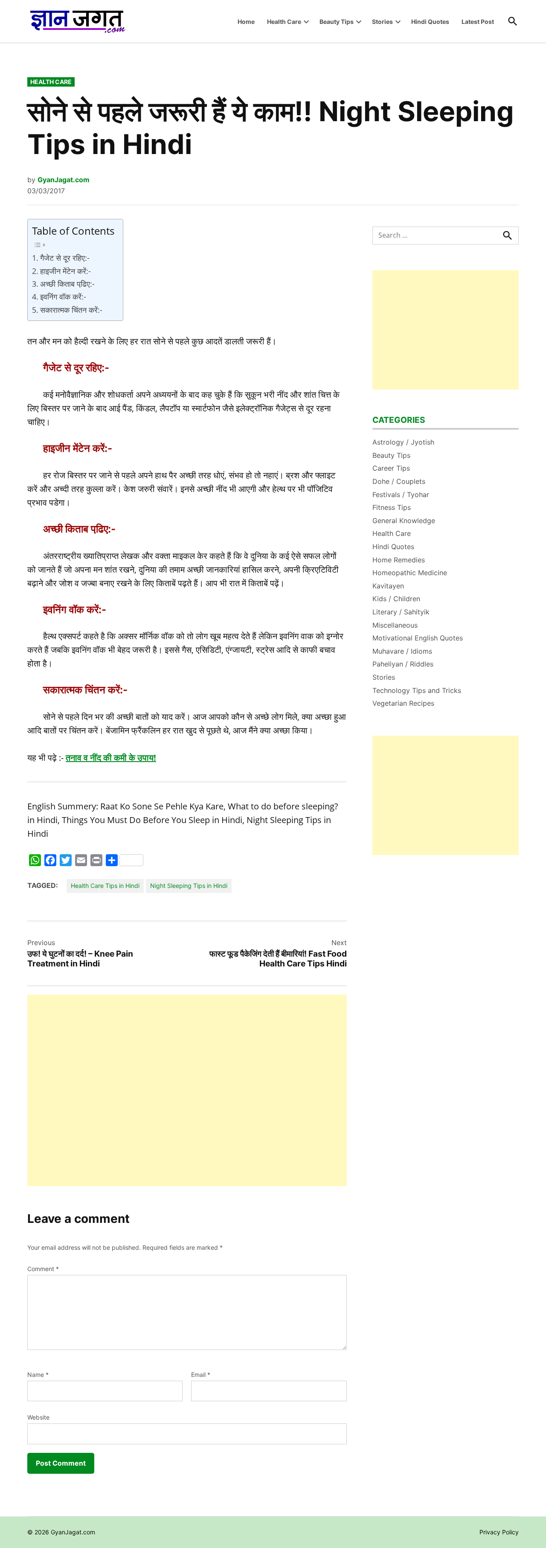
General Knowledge (403, 520)
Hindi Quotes (430, 21)
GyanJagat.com (64, 179)
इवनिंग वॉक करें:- (63, 296)
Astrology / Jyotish (403, 442)
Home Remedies (398, 560)
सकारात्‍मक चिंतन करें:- (71, 310)
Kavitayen (388, 586)
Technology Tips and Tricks (416, 690)
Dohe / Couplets (398, 481)
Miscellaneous (395, 625)
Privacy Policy (499, 1532)
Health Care (284, 21)
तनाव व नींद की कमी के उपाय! (111, 757)
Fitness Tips (391, 507)
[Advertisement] (187, 1090)
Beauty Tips (336, 21)
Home (246, 21)
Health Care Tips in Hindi (105, 885)
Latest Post (478, 21)
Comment (43, 1268)
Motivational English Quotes (417, 638)
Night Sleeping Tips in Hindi (188, 885)
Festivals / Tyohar (400, 494)
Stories (382, 21)
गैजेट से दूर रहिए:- (65, 258)
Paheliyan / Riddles (402, 664)
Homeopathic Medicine (409, 572)
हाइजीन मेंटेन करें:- (65, 271)
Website (38, 1417)
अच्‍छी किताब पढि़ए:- (67, 284)
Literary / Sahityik (401, 612)
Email (200, 1374)
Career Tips (391, 468)
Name (38, 1374)
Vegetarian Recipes (403, 703)
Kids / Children (396, 598)
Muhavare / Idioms (402, 651)
